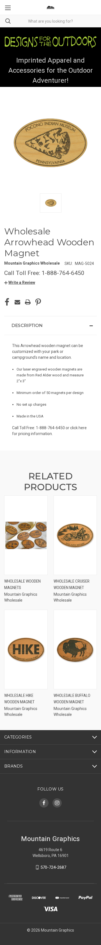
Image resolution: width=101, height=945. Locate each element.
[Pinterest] (38, 302)
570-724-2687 (53, 867)
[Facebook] (7, 302)
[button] (19, 282)
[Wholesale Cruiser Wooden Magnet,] (75, 535)
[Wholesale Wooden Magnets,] (26, 535)
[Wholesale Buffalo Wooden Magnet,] (75, 649)
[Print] (28, 302)
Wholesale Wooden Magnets (22, 584)
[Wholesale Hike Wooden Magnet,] (26, 649)
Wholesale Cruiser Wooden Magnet (71, 584)
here (83, 428)
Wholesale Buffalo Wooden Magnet (72, 698)
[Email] (17, 302)
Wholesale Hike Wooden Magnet (19, 698)
